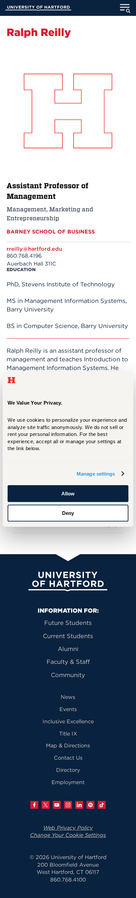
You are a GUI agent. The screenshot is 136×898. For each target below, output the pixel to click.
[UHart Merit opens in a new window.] (90, 805)
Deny (68, 513)
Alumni (68, 649)
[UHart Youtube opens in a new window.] (57, 805)
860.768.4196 (24, 255)
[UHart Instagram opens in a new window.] (68, 805)
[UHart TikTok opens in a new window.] (102, 805)
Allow (68, 493)
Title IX (68, 733)
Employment (68, 782)
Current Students (68, 636)
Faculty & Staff (68, 661)
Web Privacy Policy (68, 827)
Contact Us (68, 757)
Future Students (68, 623)
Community (68, 675)
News (68, 697)
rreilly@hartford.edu (34, 248)
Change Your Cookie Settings (68, 835)
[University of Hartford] (38, 9)
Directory (68, 770)
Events (68, 709)
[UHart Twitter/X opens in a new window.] (46, 805)
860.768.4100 (68, 879)
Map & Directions (68, 745)
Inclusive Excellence (68, 721)
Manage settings (96, 474)
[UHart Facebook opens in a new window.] (34, 805)
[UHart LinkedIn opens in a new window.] (79, 805)
